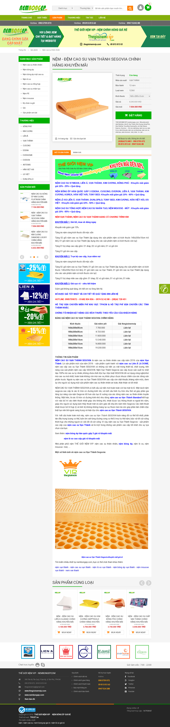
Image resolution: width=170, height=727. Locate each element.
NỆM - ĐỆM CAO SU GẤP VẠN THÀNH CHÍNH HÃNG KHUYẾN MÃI (114, 619)
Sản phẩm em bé (30, 113)
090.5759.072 (44, 23)
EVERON (26, 160)
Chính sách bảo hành (81, 691)
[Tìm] (130, 8)
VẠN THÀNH (28, 141)
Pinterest (131, 688)
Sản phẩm (57, 18)
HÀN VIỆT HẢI (28, 169)
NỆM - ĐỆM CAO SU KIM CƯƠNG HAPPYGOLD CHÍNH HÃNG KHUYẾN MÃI (65, 620)
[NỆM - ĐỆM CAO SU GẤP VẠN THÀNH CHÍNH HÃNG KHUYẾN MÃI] (114, 602)
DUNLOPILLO (28, 179)
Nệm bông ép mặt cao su (33, 74)
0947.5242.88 (133, 23)
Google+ (131, 680)
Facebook (131, 677)
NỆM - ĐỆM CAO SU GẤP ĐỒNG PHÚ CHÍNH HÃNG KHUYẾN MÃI (139, 619)
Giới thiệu (42, 18)
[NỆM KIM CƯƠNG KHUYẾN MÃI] (34, 273)
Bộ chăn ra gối (29, 103)
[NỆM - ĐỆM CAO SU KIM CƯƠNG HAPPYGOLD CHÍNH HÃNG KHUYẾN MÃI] (65, 602)
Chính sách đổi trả (80, 677)
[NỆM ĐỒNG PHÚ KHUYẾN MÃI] (34, 315)
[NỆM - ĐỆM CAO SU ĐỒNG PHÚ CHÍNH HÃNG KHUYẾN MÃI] (90, 602)
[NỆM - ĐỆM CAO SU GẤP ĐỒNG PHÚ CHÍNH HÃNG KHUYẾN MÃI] (139, 602)
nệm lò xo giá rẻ (58, 723)
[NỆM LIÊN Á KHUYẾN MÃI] (34, 294)
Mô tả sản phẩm (61, 152)
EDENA (26, 150)
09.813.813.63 (89, 23)
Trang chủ (26, 18)
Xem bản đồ (30, 699)
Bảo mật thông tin (80, 688)
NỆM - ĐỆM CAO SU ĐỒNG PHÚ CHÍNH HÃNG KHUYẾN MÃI (89, 619)
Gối (24, 108)
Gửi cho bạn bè (79, 139)
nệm (20, 723)
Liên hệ (102, 18)
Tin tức (89, 18)
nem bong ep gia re (42, 723)
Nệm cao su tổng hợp (31, 84)
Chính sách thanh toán (82, 684)
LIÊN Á (25, 136)
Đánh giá (77, 152)
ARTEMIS (27, 165)
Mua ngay (66, 632)
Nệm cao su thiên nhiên (51, 50)
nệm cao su (28, 723)
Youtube (131, 691)
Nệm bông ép (28, 70)
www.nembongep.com (34, 695)
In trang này (63, 139)
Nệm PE (26, 93)
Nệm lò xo (27, 79)
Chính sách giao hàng (82, 680)
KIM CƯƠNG (28, 131)
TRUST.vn (34, 717)
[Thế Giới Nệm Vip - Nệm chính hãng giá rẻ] (85, 46)
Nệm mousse (28, 98)
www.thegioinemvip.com (35, 691)
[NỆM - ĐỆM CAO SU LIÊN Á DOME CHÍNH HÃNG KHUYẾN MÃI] (25, 202)
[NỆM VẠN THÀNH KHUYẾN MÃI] (34, 336)
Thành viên (140, 7)
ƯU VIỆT (26, 174)
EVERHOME (28, 155)
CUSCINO (27, 145)
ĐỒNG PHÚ (27, 126)
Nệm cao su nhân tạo (31, 89)
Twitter (130, 684)
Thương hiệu (74, 18)
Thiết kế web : (24, 717)
